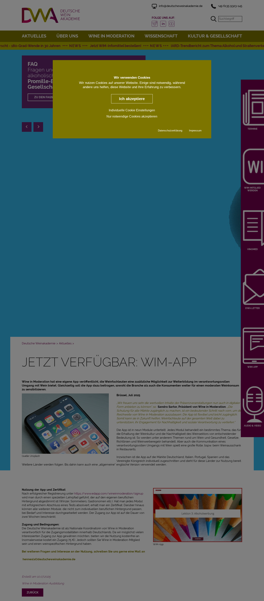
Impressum (195, 130)
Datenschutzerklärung (170, 130)
